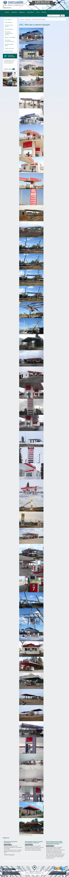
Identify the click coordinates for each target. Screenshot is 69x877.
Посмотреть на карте (34, 871)
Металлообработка (9, 29)
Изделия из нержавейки (10, 37)
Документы (22, 12)
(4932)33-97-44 (7, 872)
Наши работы (30, 12)
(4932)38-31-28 (14, 872)
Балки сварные (8, 19)
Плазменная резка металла (9, 25)
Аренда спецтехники (9, 48)
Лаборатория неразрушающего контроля (9, 33)
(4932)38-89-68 (7, 874)
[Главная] (13, 2)
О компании (14, 12)
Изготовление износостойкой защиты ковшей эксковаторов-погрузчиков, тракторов (54, 843)
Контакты (44, 12)
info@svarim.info (7, 7)
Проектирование (8, 22)
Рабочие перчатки (9, 51)
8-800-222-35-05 (42, 1)
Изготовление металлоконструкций (9, 40)
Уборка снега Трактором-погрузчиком (10, 842)
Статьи (37, 12)
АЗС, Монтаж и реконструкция (26, 834)
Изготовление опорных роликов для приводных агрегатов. (34, 842)
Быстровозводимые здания (9, 44)
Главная (7, 12)
